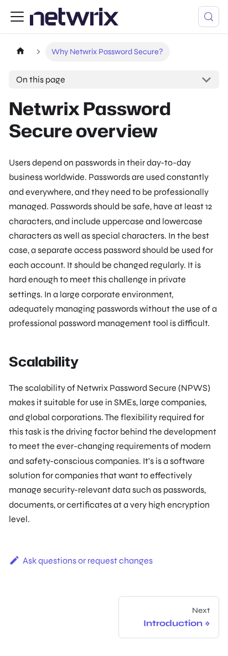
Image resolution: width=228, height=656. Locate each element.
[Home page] (20, 51)
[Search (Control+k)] (208, 16)
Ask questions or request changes (88, 560)
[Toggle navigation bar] (17, 16)
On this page (40, 79)
